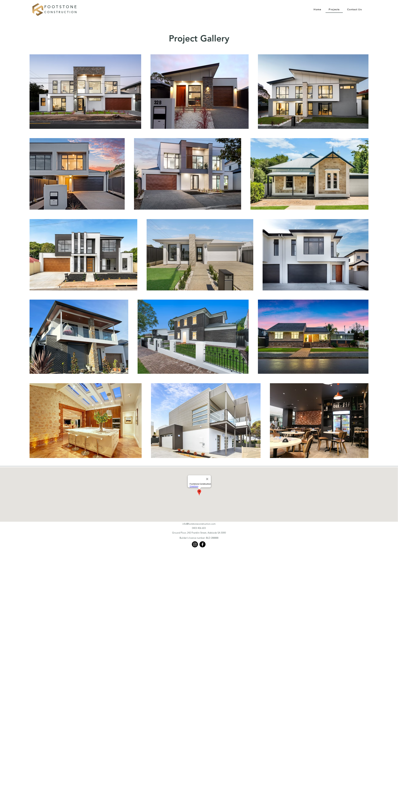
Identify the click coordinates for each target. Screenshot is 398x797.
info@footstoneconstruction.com (199, 523)
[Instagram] (195, 544)
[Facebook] (202, 544)
